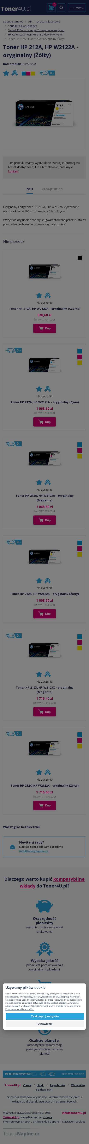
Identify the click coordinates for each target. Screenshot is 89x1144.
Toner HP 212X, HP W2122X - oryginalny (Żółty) (44, 785)
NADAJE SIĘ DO (52, 189)
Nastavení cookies (73, 1121)
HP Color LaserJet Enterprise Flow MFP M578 (35, 34)
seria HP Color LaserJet (22, 26)
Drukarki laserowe (48, 21)
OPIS (29, 189)
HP (30, 21)
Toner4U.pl (11, 1117)
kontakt (13, 171)
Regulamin (57, 1085)
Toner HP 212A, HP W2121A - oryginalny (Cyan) (44, 402)
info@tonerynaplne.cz (33, 851)
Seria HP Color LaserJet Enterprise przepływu (36, 30)
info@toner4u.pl (74, 1113)
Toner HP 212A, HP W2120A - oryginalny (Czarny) (44, 309)
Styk (40, 1085)
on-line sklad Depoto (46, 1121)
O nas (27, 1085)
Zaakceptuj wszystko (45, 1016)
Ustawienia (45, 1023)
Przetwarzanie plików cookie (19, 1009)
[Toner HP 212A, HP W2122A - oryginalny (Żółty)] (44, 114)
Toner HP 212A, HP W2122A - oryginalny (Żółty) (44, 594)
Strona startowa (13, 21)
